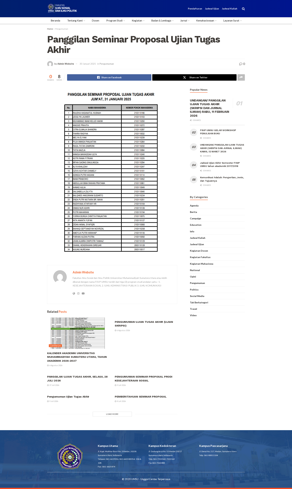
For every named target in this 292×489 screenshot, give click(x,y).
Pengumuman (61, 29)
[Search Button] (243, 8)
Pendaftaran (195, 8)
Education (195, 224)
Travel (193, 308)
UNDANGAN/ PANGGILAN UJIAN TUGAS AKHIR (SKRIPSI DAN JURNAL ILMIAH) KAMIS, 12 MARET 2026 (222, 148)
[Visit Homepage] (62, 9)
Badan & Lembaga (161, 20)
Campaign (55, 346)
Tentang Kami (75, 20)
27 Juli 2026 (54, 385)
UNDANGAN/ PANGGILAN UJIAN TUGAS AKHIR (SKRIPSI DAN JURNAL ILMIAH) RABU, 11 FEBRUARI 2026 (209, 108)
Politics (194, 289)
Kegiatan (137, 20)
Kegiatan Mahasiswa (201, 263)
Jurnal (183, 20)
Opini (193, 276)
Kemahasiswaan (205, 20)
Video (193, 315)
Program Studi (114, 20)
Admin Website (65, 63)
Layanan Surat (231, 20)
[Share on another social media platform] (241, 77)
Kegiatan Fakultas (200, 257)
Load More (112, 414)
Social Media (197, 296)
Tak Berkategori (199, 302)
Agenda (194, 205)
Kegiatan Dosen (199, 250)
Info (192, 231)
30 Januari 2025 (88, 63)
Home (50, 29)
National (195, 270)
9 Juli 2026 (121, 385)
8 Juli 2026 (121, 401)
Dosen (95, 20)
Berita (193, 212)
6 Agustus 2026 (55, 365)
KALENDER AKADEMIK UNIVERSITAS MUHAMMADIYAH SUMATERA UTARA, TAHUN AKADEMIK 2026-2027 (77, 357)
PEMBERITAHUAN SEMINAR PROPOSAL (140, 396)
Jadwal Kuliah (229, 8)
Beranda (55, 20)
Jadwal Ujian (212, 8)
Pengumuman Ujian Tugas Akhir (68, 396)
